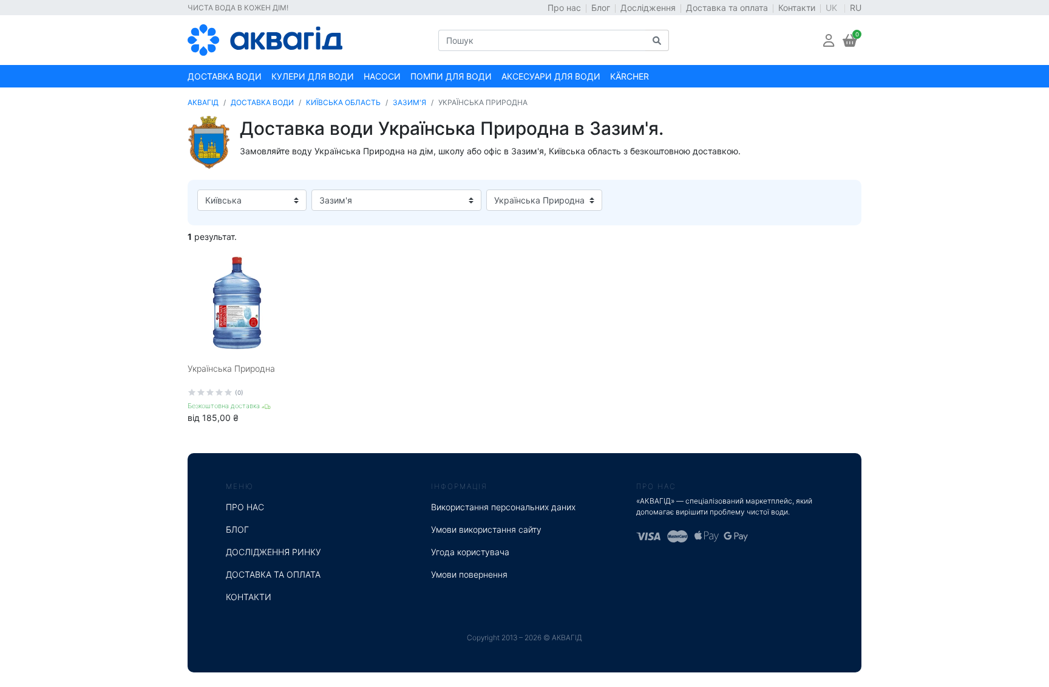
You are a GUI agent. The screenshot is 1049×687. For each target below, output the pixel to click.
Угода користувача (470, 552)
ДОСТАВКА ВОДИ (262, 102)
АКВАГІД (203, 102)
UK (833, 7)
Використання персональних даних (503, 507)
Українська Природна (231, 368)
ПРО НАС (245, 507)
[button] (828, 40)
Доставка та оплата (727, 7)
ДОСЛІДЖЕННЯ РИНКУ (273, 552)
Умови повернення (469, 574)
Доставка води (225, 76)
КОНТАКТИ (248, 597)
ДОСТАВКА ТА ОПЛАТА (273, 574)
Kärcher (629, 76)
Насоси (382, 76)
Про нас (564, 7)
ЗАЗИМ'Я (409, 102)
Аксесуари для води (550, 76)
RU (855, 7)
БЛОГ (237, 529)
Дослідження (648, 7)
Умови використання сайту (486, 529)
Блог (600, 7)
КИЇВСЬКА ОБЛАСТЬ (343, 102)
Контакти (796, 7)
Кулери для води (312, 76)
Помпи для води (451, 76)
